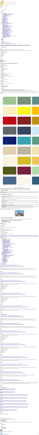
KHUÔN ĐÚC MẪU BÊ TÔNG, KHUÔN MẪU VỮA (7, 252)
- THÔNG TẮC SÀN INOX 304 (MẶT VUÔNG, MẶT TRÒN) (9, 243)
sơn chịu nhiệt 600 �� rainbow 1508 (6, 235)
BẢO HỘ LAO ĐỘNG (3, 254)
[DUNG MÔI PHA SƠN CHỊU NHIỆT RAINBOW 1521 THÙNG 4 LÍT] (7, 391)
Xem (0, 270)
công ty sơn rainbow (21, 235)
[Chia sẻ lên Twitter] (1, 61)
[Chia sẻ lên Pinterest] (3, 61)
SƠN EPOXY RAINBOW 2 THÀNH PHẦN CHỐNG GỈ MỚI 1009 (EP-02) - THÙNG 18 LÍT (12, 316)
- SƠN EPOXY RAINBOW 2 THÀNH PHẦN (7, 245)
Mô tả (2, 62)
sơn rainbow (11, 235)
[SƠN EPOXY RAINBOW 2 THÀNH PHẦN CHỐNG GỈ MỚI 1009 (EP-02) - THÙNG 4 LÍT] (10, 272)
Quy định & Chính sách (3, 427)
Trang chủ (2, 41)
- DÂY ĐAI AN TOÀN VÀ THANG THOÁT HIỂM (8, 255)
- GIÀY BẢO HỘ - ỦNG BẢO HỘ (6, 256)
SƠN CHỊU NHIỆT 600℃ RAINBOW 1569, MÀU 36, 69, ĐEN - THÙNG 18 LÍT (8, 410)
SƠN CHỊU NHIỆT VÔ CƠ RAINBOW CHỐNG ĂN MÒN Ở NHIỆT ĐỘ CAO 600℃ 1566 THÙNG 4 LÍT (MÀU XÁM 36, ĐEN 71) (14, 407)
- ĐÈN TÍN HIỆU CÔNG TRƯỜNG (6, 240)
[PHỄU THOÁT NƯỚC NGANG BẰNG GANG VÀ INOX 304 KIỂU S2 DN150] (8, 379)
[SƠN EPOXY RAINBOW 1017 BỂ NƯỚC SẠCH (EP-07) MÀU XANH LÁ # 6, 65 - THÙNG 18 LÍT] (10, 280)
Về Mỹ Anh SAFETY (3, 424)
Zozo (12, 431)
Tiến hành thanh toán (6, 434)
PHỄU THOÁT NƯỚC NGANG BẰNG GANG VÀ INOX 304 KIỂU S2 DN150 (10, 380)
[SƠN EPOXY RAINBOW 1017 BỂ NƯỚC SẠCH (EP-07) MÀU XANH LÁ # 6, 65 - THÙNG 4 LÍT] (0, 305)
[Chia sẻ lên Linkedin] (2, 61)
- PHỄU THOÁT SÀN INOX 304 (6, 242)
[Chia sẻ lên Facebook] (0, 61)
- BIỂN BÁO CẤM (5, 260)
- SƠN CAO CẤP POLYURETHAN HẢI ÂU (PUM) (8, 250)
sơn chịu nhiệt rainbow (30, 235)
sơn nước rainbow (34, 235)
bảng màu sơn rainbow (26, 235)
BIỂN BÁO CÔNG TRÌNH (4, 261)
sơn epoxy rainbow (14, 235)
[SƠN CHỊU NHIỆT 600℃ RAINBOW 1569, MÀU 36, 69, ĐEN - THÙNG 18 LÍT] (8, 409)
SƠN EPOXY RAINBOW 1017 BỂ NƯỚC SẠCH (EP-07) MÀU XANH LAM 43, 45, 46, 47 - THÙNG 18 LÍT (14, 357)
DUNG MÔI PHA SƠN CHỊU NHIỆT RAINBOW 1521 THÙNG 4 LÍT (7, 392)
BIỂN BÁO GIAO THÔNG (4, 259)
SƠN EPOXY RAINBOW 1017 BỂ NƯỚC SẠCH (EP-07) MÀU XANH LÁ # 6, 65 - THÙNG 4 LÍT (12, 294)
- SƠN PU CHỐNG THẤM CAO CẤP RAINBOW (8, 247)
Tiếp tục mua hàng (2, 434)
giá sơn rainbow (17, 235)
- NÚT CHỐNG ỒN (5, 258)
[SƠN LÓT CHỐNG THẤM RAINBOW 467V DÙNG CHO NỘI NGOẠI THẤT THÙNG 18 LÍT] (10, 371)
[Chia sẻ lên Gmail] (4, 61)
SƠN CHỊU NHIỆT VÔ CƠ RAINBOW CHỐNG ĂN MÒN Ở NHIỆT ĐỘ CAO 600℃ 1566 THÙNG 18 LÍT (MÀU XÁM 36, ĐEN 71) (14, 404)
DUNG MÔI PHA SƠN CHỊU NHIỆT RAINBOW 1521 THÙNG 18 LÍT (7, 389)
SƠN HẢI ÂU (2, 248)
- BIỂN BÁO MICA (5, 262)
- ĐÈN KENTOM (4, 239)
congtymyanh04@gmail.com (3, 420)
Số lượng (1, 56)
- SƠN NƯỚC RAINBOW (5, 246)
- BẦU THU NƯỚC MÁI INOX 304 (6, 241)
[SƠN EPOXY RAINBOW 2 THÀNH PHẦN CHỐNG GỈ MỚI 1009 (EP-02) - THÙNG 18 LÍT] (10, 315)
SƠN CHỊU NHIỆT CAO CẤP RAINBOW (5, 42)
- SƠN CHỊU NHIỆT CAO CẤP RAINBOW (7, 244)
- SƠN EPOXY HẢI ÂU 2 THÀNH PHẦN (7, 251)
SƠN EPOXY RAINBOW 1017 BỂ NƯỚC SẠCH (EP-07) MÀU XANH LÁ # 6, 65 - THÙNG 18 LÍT (13, 281)
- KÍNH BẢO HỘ (4, 257)
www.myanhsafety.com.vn (3, 234)
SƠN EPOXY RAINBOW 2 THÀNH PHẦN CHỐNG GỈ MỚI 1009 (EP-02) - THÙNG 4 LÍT (12, 273)
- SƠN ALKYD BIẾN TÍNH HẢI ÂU (6, 249)
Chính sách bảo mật (3, 428)
